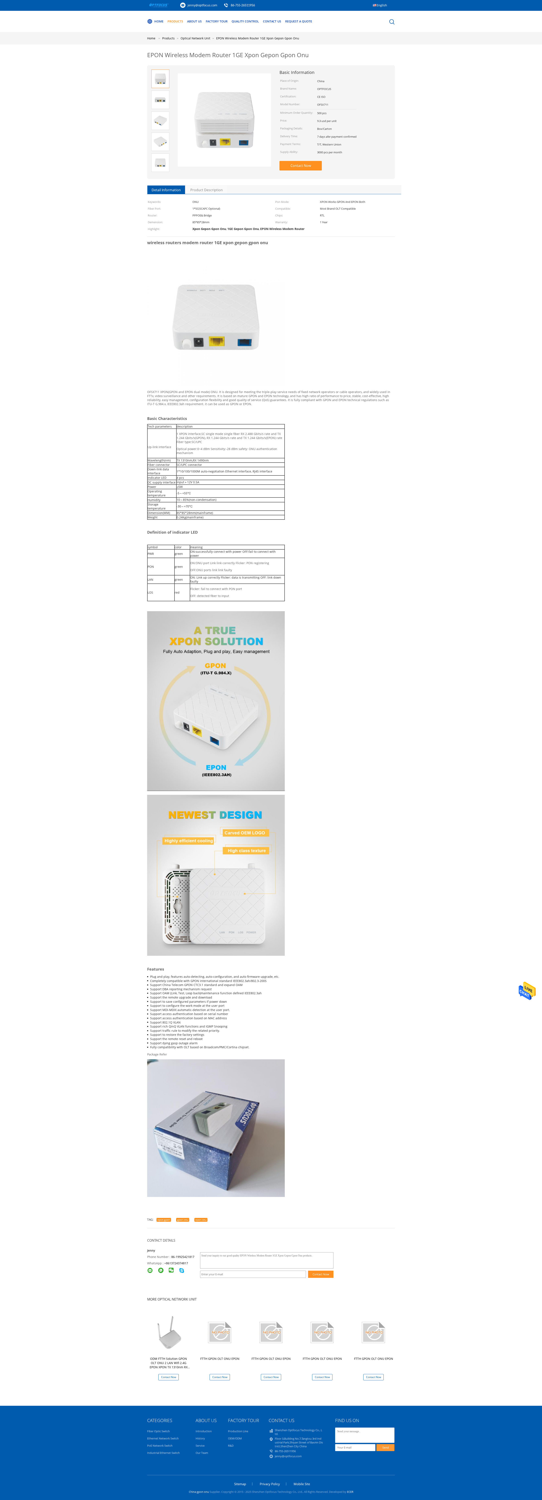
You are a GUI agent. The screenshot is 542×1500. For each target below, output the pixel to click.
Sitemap (240, 1483)
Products (175, 21)
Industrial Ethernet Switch (163, 1453)
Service (200, 1445)
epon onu (200, 1220)
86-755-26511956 (243, 5)
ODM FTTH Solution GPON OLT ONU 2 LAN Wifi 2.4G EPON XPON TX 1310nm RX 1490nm (169, 1365)
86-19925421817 (182, 1257)
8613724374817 (177, 1263)
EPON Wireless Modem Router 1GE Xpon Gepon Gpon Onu (257, 38)
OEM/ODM (235, 1438)
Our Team (202, 1453)
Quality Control (245, 21)
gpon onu (182, 1220)
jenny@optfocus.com (202, 5)
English (382, 5)
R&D (231, 1445)
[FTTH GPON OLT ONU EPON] (220, 1332)
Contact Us (272, 21)
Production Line (238, 1431)
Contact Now (300, 165)
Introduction (204, 1431)
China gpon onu (199, 1492)
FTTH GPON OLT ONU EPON (219, 1359)
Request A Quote (298, 21)
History (200, 1438)
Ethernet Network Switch (163, 1438)
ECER (350, 1492)
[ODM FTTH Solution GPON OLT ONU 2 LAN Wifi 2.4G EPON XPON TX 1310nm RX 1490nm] (169, 1332)
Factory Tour (217, 21)
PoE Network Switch (160, 1445)
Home (158, 21)
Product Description (206, 190)
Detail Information (166, 190)
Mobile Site (302, 1483)
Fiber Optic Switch (158, 1431)
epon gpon (164, 1220)
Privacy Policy (270, 1483)
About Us (194, 21)
